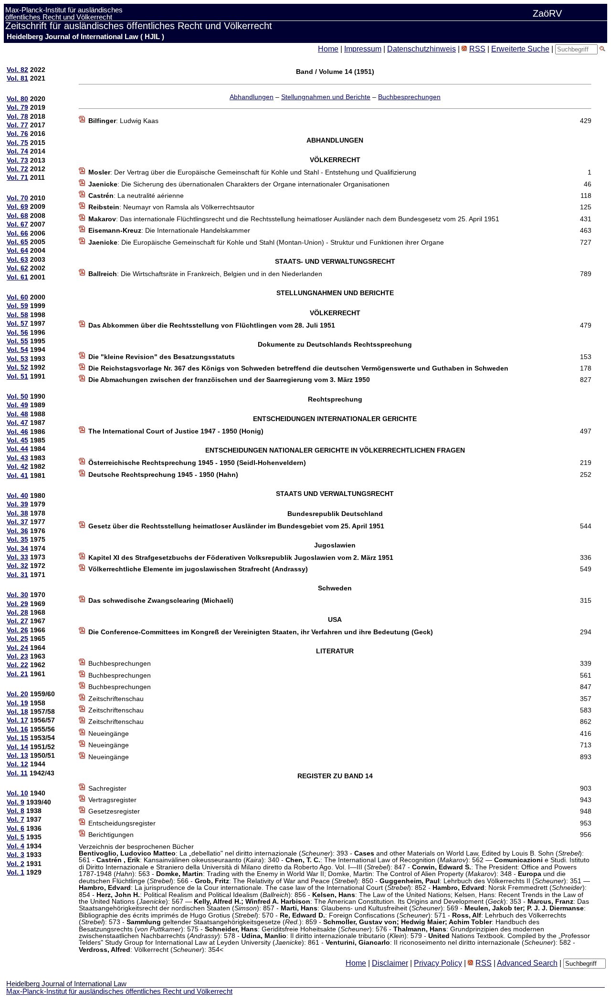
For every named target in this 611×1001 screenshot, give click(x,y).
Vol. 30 (17, 595)
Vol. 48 (17, 414)
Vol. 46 (17, 431)
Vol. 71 (17, 177)
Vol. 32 (17, 565)
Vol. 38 (17, 513)
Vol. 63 (17, 259)
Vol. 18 (17, 711)
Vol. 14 (17, 747)
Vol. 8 (15, 811)
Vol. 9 (15, 802)
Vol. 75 (17, 142)
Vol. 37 (17, 522)
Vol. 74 (17, 151)
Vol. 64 (17, 250)
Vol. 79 (17, 107)
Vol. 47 (17, 422)
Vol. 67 (17, 224)
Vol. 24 (17, 647)
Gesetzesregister (114, 811)
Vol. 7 (15, 819)
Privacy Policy (438, 963)
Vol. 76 (17, 133)
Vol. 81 (17, 78)
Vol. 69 (17, 206)
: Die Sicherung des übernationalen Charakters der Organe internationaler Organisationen (239, 184)
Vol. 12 (17, 764)
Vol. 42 (17, 466)
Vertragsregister (112, 800)
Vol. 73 (17, 160)
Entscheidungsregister (122, 823)
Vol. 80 (17, 99)
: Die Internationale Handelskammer (169, 230)
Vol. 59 (17, 306)
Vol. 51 (17, 376)
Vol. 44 (17, 449)
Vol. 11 (17, 773)
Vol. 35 (17, 539)
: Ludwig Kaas (123, 120)
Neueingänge (108, 733)
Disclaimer (390, 963)
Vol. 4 (15, 846)
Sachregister (107, 788)
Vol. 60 (17, 297)
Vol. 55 (17, 341)
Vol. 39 (17, 504)
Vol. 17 (17, 720)
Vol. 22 (17, 665)
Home (328, 49)
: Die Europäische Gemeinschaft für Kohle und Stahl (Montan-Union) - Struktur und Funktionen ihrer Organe (266, 242)
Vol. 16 (17, 729)
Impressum (362, 49)
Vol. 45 (17, 440)
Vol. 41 (17, 475)
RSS (477, 49)
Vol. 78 (17, 116)
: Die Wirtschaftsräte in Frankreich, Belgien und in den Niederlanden (205, 274)
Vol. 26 (17, 630)
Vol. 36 (17, 531)
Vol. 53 (17, 358)
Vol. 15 (17, 738)
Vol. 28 (17, 612)
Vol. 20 (17, 694)
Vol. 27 (17, 621)
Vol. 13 (17, 755)
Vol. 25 (17, 638)
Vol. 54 (17, 349)
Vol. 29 (17, 604)
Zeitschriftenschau (116, 698)
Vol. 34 (17, 548)
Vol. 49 (17, 405)
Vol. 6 (15, 828)
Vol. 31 (17, 574)
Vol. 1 (15, 872)
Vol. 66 (17, 233)
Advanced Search (527, 963)
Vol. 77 (17, 125)
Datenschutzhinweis (421, 49)
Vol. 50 (17, 396)
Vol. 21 (17, 674)
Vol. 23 (17, 656)
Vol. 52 (17, 367)
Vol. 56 (17, 332)
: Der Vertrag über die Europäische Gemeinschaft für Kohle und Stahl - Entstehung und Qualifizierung (252, 172)
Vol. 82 (17, 69)
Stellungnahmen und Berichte (325, 97)
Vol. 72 (17, 169)
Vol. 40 (17, 495)
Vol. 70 (17, 198)
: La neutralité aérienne (136, 195)
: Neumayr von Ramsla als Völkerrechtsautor (171, 207)
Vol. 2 (15, 863)
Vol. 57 (17, 323)
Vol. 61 (17, 277)
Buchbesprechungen (409, 97)
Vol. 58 (17, 315)
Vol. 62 (17, 268)
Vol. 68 (17, 215)
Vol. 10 (17, 793)
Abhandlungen (252, 97)
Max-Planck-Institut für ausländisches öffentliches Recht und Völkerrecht (119, 991)
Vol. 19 (17, 703)
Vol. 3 (15, 854)
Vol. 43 (17, 458)
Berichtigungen (111, 834)
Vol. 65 (17, 242)
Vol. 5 (15, 837)
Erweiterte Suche (520, 49)
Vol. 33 (17, 557)
